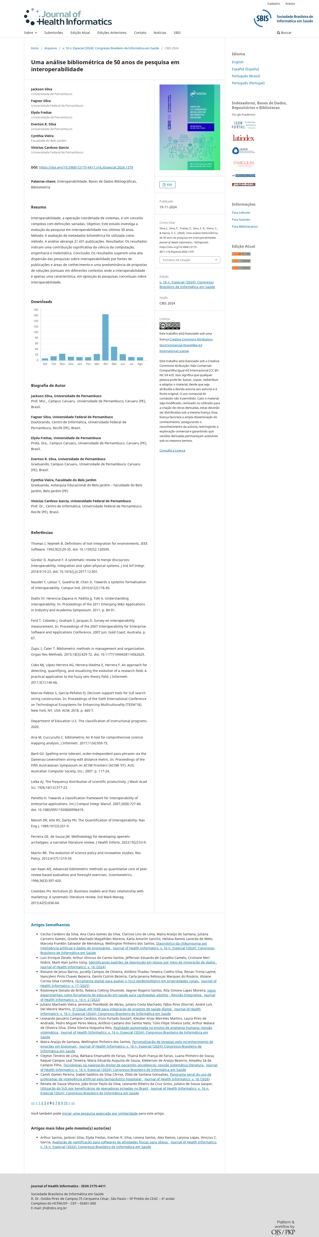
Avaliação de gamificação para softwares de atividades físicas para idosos (110, 1142)
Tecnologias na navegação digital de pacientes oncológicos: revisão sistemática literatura (133, 1065)
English (238, 62)
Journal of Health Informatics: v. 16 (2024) (73, 967)
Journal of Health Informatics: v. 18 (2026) (177, 1079)
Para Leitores (241, 212)
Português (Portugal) (248, 83)
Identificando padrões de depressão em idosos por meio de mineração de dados (152, 962)
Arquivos (50, 48)
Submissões (53, 32)
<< (33, 1103)
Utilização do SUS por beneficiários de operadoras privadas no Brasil (94, 1088)
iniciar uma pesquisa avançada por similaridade (100, 1113)
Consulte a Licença (172, 450)
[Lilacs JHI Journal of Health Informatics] (243, 153)
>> (73, 1103)
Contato (140, 32)
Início (35, 48)
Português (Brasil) (246, 76)
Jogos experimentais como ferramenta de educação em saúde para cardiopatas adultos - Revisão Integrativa (128, 992)
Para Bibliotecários (245, 226)
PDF (169, 185)
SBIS (177, 32)
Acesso (290, 3)
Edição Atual (80, 32)
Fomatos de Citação (176, 260)
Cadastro (273, 3)
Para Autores (241, 219)
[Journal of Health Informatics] (243, 115)
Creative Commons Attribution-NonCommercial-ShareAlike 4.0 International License (186, 345)
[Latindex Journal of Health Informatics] (243, 140)
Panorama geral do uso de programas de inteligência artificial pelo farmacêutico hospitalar (125, 1076)
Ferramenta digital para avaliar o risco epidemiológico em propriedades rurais (137, 981)
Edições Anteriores (112, 32)
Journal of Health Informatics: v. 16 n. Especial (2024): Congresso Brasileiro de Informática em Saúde (120, 1011)
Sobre (29, 32)
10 (65, 1103)
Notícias (160, 32)
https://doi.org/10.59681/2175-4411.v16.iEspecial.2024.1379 (86, 167)
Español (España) (245, 69)
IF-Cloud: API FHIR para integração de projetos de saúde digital (122, 1009)
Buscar (286, 32)
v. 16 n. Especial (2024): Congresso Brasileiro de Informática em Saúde (111, 48)
